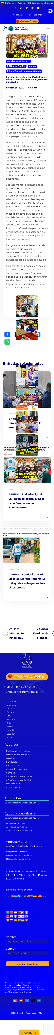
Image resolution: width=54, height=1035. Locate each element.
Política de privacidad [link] (18, 751)
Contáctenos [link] (13, 787)
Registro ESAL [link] (14, 783)
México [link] (10, 708)
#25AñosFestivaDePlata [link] (19, 780)
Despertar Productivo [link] (18, 859)
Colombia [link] (11, 701)
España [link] (10, 712)
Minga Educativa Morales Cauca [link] (24, 71)
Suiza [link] (9, 737)
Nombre (11, 937)
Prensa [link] (18, 14)
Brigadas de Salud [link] (16, 823)
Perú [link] (9, 716)
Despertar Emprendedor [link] (19, 855)
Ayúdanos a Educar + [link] (18, 61)
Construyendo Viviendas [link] (19, 830)
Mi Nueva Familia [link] (16, 66)
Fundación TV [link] (13, 762)
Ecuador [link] (11, 734)
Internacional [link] (35, 14)
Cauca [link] (32, 66)
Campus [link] (10, 772)
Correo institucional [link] (17, 769)
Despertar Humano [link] (16, 851)
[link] (50, 11)
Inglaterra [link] (11, 705)
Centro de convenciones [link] (19, 776)
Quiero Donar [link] (28, 21)
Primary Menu (48, 28)
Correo (11, 948)
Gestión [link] (10, 758)
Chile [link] (9, 723)
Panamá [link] (11, 719)
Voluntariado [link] (13, 765)
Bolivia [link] (10, 726)
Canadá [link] (10, 730)
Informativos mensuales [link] (19, 754)
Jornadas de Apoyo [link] (16, 827)
